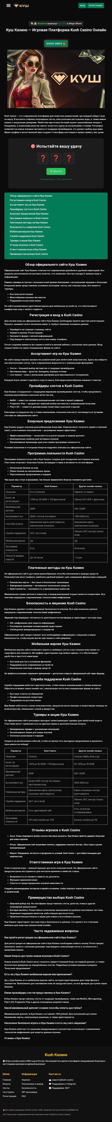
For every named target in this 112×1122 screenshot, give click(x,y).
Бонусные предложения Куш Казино (29, 213)
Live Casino (8, 1092)
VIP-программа (29, 1092)
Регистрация (95, 6)
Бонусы (7, 1084)
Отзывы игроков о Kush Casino (26, 245)
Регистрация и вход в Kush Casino (28, 200)
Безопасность (29, 1088)
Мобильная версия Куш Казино (26, 231)
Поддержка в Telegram (64, 1084)
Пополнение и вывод (32, 1084)
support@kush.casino (62, 1080)
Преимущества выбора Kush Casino (29, 254)
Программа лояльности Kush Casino (29, 218)
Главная (7, 1080)
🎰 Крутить (56, 171)
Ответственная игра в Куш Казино (28, 249)
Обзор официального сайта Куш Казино (31, 196)
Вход (82, 6)
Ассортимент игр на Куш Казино (27, 204)
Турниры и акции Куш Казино (25, 240)
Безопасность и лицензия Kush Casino (30, 227)
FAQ (24, 1096)
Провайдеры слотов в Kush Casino (28, 209)
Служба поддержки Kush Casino (27, 236)
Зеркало (26, 1080)
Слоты (6, 1088)
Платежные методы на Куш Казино (29, 222)
